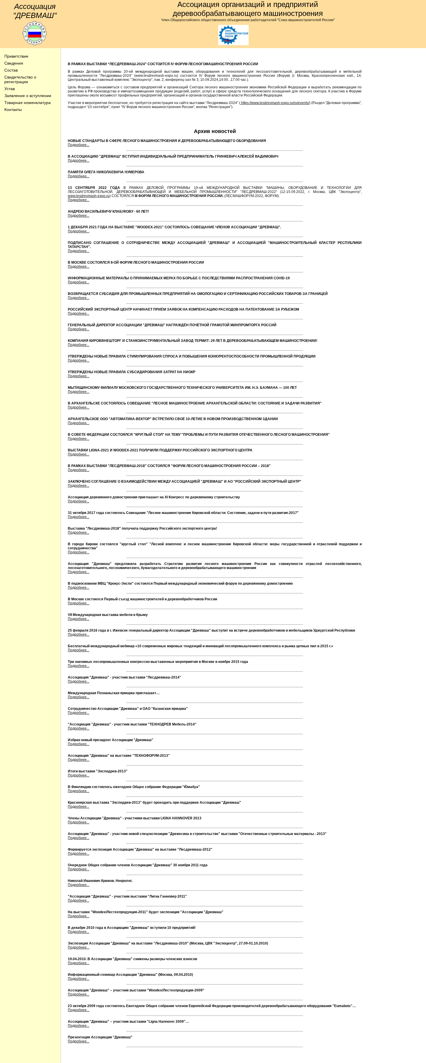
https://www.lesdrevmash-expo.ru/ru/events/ (274, 103)
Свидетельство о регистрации (20, 79)
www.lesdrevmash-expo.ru (89, 196)
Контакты (13, 109)
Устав (9, 88)
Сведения (13, 63)
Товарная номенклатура (27, 102)
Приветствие (16, 56)
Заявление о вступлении (27, 95)
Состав (11, 70)
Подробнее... (78, 145)
